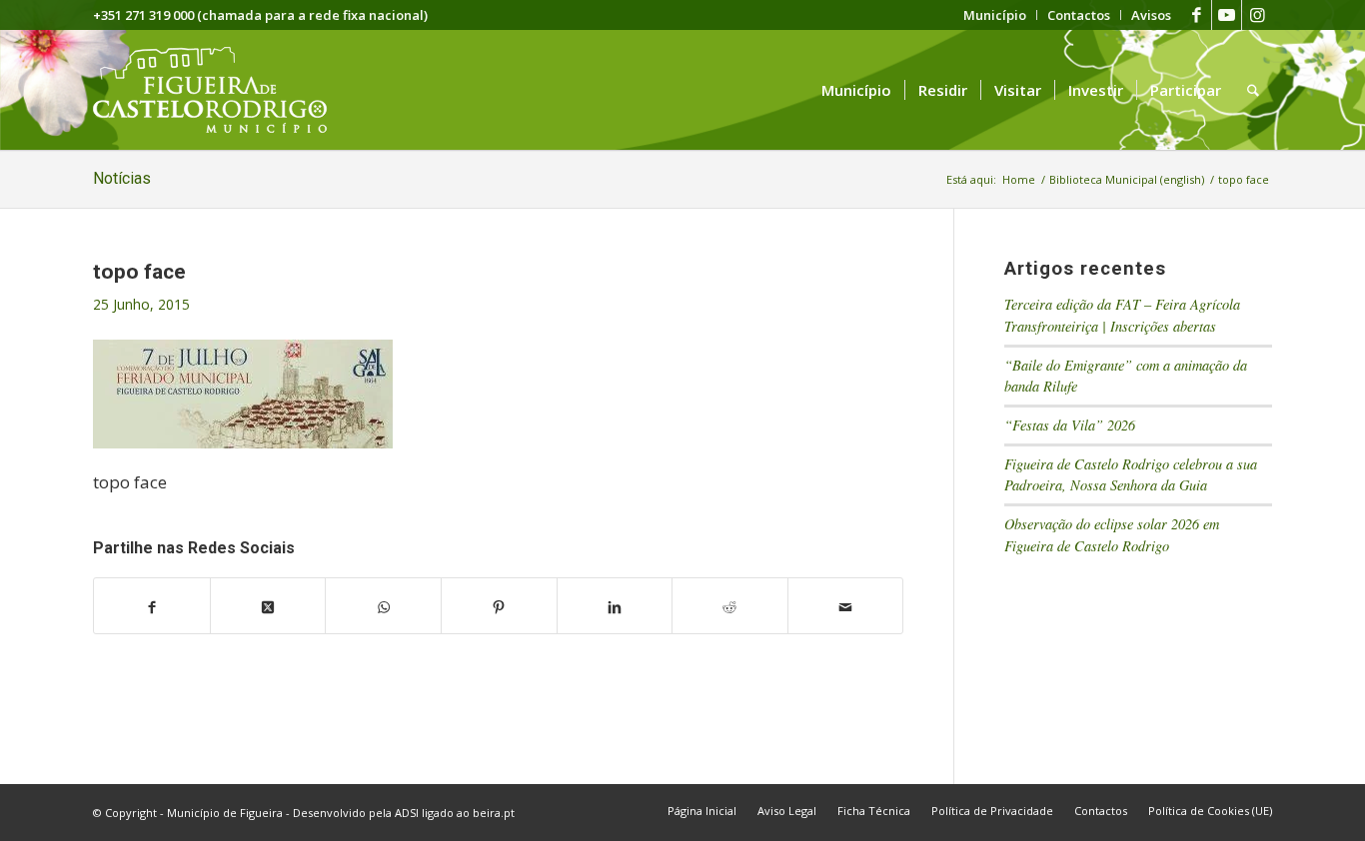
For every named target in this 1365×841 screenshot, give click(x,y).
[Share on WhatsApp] (383, 606)
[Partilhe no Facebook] (152, 606)
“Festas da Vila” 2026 (1069, 425)
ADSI (407, 812)
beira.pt (494, 812)
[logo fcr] (225, 90)
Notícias (122, 178)
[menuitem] (995, 15)
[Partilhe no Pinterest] (499, 606)
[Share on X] (268, 606)
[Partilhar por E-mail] (845, 606)
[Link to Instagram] (1257, 15)
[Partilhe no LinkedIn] (615, 606)
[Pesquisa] (1253, 90)
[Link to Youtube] (1226, 15)
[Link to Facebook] (1196, 15)
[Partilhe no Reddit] (730, 606)
